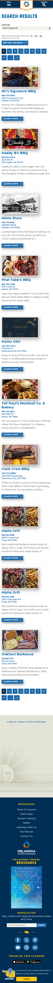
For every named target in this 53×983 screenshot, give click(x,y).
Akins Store (12, 218)
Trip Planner (26, 831)
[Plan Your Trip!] (9, 974)
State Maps (26, 814)
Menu (9, 2)
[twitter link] (26, 940)
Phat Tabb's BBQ (16, 280)
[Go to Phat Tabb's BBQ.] (20, 265)
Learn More (10, 118)
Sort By (6, 25)
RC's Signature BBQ (19, 91)
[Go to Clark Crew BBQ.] (20, 454)
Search (44, 2)
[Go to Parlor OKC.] (20, 327)
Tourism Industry (26, 818)
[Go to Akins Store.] (20, 203)
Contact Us (26, 836)
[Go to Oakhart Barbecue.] (20, 640)
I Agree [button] (26, 979)
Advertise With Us (26, 827)
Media (26, 823)
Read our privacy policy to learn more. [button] (32, 973)
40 (41, 36)
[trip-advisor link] (35, 947)
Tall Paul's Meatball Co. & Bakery (23, 405)
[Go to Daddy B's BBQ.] (20, 138)
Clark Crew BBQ (15, 469)
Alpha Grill (11, 531)
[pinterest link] (35, 940)
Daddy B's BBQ (15, 153)
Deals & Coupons (26, 809)
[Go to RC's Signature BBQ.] (20, 76)
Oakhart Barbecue (17, 654)
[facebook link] (18, 940)
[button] (9, 4)
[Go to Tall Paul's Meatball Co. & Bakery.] (20, 389)
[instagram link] (26, 947)
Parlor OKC (11, 342)
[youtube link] (18, 947)
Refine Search (13, 42)
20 (36, 36)
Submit (41, 925)
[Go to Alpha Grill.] (20, 516)
